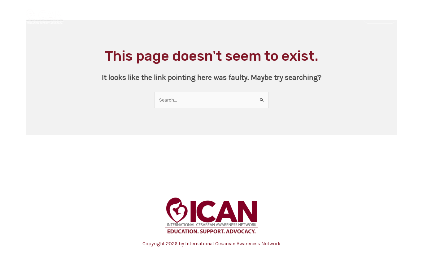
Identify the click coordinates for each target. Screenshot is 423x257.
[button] (380, 16)
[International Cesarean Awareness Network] (44, 16)
